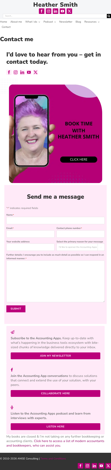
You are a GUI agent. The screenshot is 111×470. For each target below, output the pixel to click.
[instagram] (48, 11)
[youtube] (62, 11)
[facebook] (41, 11)
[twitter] (69, 11)
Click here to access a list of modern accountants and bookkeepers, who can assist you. (55, 443)
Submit (16, 308)
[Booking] (55, 86)
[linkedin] (55, 11)
